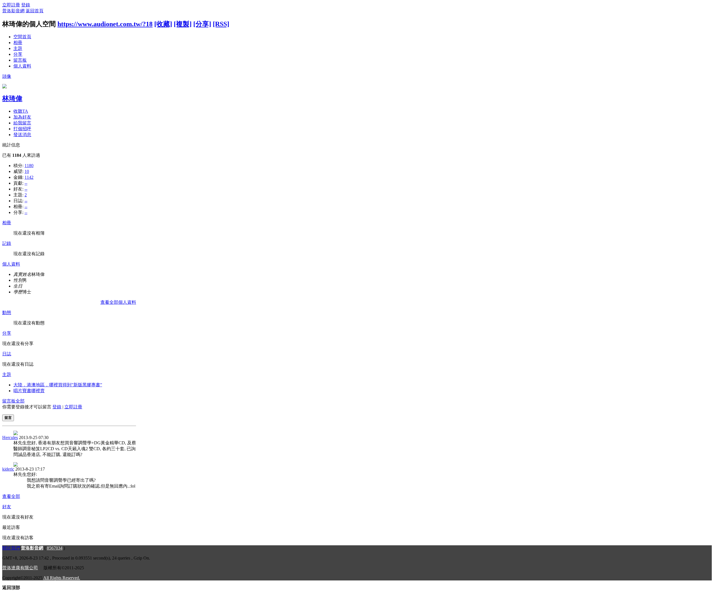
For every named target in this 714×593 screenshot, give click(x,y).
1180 (29, 165)
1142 (29, 177)
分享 (17, 54)
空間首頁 (22, 36)
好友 (6, 506)
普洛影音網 (13, 10)
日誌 (6, 353)
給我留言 (22, 122)
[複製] (183, 24)
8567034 (54, 548)
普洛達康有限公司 (20, 567)
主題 (17, 48)
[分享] (202, 24)
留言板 (20, 60)
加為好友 (22, 117)
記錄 (6, 243)
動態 (6, 312)
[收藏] (163, 24)
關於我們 (11, 548)
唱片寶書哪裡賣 (29, 390)
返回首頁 (35, 10)
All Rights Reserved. (61, 577)
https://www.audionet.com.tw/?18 (105, 24)
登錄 (25, 5)
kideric (8, 469)
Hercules (10, 437)
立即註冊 (11, 5)
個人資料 (22, 66)
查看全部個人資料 (118, 302)
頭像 (6, 76)
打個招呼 (22, 128)
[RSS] (221, 24)
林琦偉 (12, 98)
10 (27, 171)
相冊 (17, 42)
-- (26, 183)
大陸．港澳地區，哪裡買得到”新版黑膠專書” (57, 384)
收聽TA (20, 111)
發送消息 (22, 134)
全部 (20, 401)
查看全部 (11, 496)
